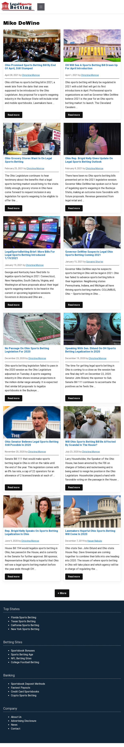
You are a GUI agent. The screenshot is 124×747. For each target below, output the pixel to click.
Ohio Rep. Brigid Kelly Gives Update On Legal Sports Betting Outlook (89, 160)
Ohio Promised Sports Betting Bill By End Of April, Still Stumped (30, 66)
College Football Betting (25, 662)
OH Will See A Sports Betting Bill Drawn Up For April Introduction (91, 66)
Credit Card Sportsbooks (25, 691)
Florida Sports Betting (23, 617)
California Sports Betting (25, 625)
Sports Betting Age (22, 654)
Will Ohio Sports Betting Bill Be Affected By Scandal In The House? (90, 443)
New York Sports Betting (25, 629)
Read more (13, 115)
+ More (62, 593)
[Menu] (41, 7)
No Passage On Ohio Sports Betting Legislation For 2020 (27, 350)
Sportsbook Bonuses (23, 650)
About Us (16, 717)
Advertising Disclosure (23, 720)
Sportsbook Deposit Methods (28, 683)
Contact (15, 728)
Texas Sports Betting (23, 621)
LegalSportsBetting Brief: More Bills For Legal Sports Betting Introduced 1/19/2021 (30, 255)
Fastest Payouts (20, 687)
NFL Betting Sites (21, 658)
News (14, 724)
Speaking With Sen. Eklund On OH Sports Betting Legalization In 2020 (90, 350)
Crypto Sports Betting (23, 695)
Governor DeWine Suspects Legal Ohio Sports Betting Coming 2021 (89, 253)
